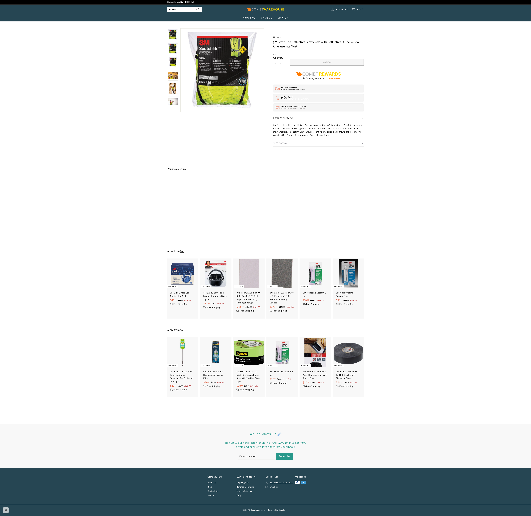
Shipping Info (242, 482)
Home (276, 37)
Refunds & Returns (245, 487)
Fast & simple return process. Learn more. (295, 99)
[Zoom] (222, 70)
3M (182, 251)
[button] (318, 118)
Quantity (278, 57)
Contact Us (212, 491)
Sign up (283, 18)
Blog (209, 487)
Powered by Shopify (276, 510)
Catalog (266, 18)
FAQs (239, 495)
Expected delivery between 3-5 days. (293, 89)
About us (249, 18)
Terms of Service (244, 491)
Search (210, 495)
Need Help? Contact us (177, 2)
